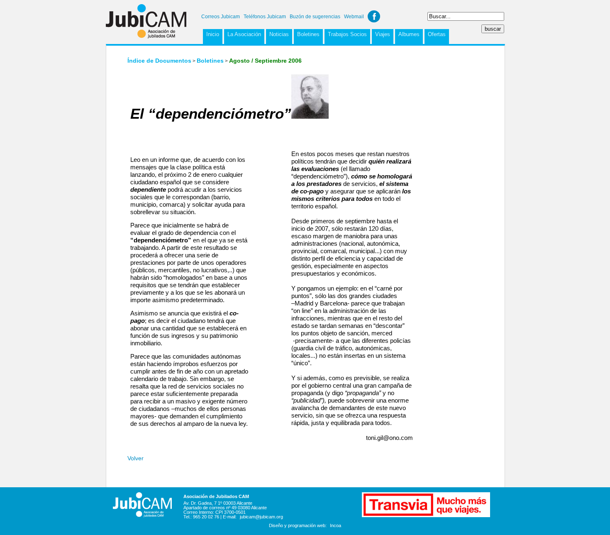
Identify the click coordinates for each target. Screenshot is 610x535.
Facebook (374, 16)
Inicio (212, 34)
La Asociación (244, 34)
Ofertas (437, 34)
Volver (135, 458)
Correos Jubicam (220, 17)
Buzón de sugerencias (315, 17)
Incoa (335, 525)
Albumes (409, 34)
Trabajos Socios (347, 34)
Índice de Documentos (159, 60)
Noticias (279, 34)
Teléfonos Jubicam (265, 17)
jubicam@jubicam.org (261, 516)
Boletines (308, 34)
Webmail (354, 17)
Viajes (382, 34)
